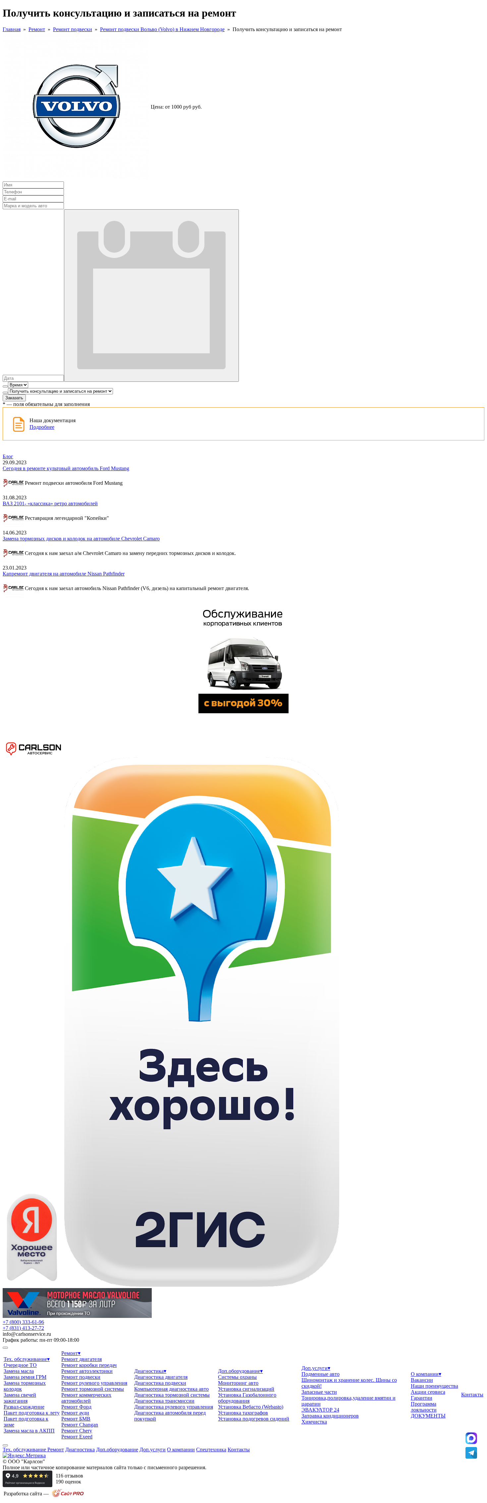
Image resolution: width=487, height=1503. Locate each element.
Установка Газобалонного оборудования (247, 1398)
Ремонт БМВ (75, 1419)
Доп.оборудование (240, 1371)
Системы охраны (237, 1377)
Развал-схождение (24, 1407)
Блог (8, 456)
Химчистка (314, 1422)
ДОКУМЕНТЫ (428, 1416)
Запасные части (319, 1392)
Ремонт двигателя (81, 1359)
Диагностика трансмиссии (164, 1401)
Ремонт (36, 29)
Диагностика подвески (160, 1383)
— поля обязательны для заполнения (46, 404)
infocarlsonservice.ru (27, 1334)
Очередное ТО (20, 1365)
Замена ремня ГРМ (25, 1377)
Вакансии (422, 1380)
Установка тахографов (243, 1413)
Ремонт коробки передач (89, 1365)
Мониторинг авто (238, 1383)
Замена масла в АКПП (29, 1430)
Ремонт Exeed (76, 1436)
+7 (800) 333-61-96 (23, 1322)
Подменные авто (320, 1374)
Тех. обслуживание (27, 1359)
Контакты (472, 1394)
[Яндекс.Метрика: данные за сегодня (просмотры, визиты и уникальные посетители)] (24, 1456)
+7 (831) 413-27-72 (23, 1328)
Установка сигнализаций (246, 1389)
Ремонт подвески (72, 29)
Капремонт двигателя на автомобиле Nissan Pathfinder (64, 573)
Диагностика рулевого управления (173, 1407)
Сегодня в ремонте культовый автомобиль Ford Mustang (66, 468)
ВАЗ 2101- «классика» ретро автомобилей (50, 503)
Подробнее (41, 427)
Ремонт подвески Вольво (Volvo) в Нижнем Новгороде (162, 29)
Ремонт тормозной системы (92, 1389)
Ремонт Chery (76, 1430)
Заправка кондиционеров (330, 1416)
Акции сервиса (428, 1392)
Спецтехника (211, 1449)
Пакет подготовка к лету (32, 1413)
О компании (426, 1374)
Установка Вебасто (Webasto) (250, 1407)
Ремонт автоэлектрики (87, 1371)
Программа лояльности (424, 1407)
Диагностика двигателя (161, 1377)
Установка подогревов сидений (253, 1419)
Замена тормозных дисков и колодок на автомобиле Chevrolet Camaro (81, 538)
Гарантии (421, 1398)
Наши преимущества (434, 1386)
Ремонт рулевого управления (94, 1383)
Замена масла (19, 1371)
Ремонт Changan (79, 1425)
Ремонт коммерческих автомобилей (86, 1398)
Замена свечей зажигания (20, 1398)
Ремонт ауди (75, 1413)
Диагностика (150, 1371)
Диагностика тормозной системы (172, 1395)
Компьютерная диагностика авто (171, 1389)
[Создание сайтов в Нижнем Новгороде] (67, 1496)
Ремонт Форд (76, 1407)
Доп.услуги (315, 1368)
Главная (12, 29)
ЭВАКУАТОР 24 (320, 1410)
